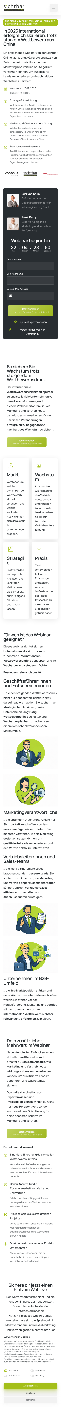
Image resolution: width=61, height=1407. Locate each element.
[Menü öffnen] (54, 8)
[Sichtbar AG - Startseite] (14, 7)
